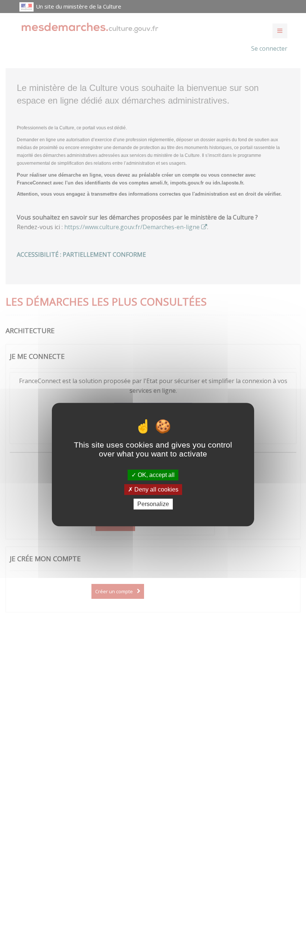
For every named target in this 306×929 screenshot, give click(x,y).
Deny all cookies (155, 489)
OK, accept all (155, 475)
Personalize (153, 504)
